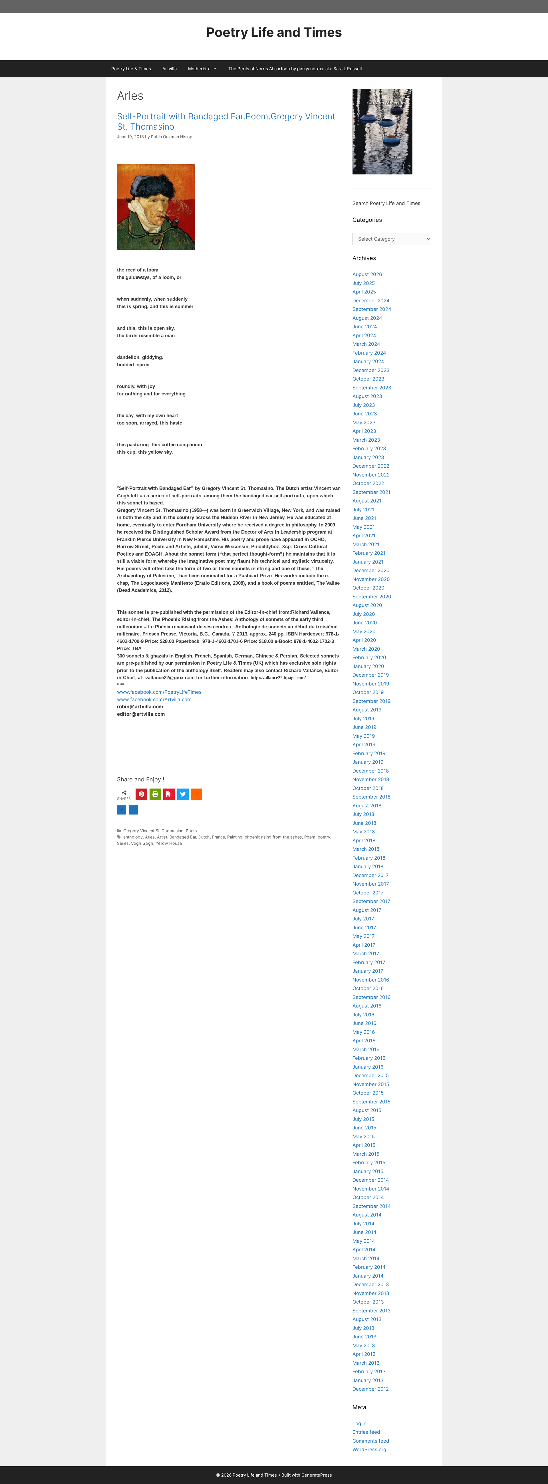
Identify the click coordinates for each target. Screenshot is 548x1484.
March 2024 (366, 344)
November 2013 (370, 1293)
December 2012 (370, 1389)
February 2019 (369, 753)
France (218, 837)
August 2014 (367, 1215)
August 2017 (366, 910)
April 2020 (364, 640)
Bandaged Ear (183, 837)
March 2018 (365, 849)
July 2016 (363, 1015)
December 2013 (370, 1284)
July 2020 (363, 614)
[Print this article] (155, 794)
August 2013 (367, 1319)
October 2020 (368, 588)
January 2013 (368, 1380)
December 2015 (370, 1075)
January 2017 (367, 971)
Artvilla (169, 68)
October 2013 (368, 1302)
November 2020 (371, 579)
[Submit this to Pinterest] (141, 794)
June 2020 (364, 623)
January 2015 (367, 1171)
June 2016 (364, 1023)
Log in (359, 1423)
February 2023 (369, 448)
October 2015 (368, 1093)
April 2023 (364, 431)
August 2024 (367, 318)
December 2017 (370, 875)
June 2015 (364, 1128)
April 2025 (364, 292)
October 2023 (368, 379)
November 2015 (370, 1084)
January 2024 (368, 361)
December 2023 (371, 370)
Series (123, 843)
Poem (309, 837)
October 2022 (368, 483)
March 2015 (365, 1154)
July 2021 (363, 509)
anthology (133, 837)
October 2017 (368, 893)
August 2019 (367, 710)
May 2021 (363, 527)
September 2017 (371, 901)
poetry (324, 837)
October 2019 (368, 692)
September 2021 (371, 492)
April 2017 (363, 945)
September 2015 (371, 1102)
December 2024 (371, 300)
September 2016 (371, 997)
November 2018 (370, 779)
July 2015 (363, 1119)
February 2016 (369, 1058)
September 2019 (371, 701)
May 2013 (363, 1345)
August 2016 (367, 1006)
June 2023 (364, 414)
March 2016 (366, 1049)
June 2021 (364, 518)
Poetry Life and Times (274, 32)
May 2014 (363, 1241)
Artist (162, 837)
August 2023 (367, 396)
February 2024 (369, 353)
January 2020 (368, 666)
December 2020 (371, 570)
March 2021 (365, 544)
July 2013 (363, 1328)
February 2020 (369, 657)
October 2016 (368, 988)
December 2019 (370, 675)
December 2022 (370, 466)
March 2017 (365, 953)
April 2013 (364, 1354)
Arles (150, 837)
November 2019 (370, 684)
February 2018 (368, 858)
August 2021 (366, 501)
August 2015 (366, 1110)
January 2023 (368, 457)
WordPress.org (369, 1449)
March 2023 (366, 440)
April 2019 (364, 744)
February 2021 (368, 553)
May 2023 (364, 422)
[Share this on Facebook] (121, 810)
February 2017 (368, 962)
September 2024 (371, 309)
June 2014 (364, 1232)
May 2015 (363, 1136)
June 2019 (364, 727)
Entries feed (366, 1432)
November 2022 (371, 475)
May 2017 (363, 936)
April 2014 (364, 1249)
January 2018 (367, 866)
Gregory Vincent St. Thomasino (153, 830)
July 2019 (363, 718)
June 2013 (364, 1337)
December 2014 (370, 1180)
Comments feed (370, 1441)
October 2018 (368, 788)
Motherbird (199, 68)
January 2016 (368, 1067)
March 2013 (366, 1363)
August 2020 (367, 605)
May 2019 (363, 736)
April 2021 (363, 535)
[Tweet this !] (183, 794)
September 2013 (371, 1311)
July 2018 (363, 814)
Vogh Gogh (142, 843)
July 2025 (363, 283)
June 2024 (364, 326)
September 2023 (371, 388)
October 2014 (368, 1197)
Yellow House (169, 843)
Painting (234, 837)
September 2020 (371, 597)
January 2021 (367, 562)
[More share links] (196, 794)
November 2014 (370, 1189)
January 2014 (368, 1276)
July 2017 (363, 919)
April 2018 (363, 840)
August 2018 (366, 806)
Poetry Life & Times (131, 68)
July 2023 (363, 405)
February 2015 (368, 1162)
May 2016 (363, 1032)
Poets (191, 830)
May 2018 (363, 832)
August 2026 (367, 274)
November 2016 (370, 980)
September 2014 (371, 1206)
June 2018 (364, 823)
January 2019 (368, 762)
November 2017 (370, 884)
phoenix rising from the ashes (273, 837)
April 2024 (364, 335)
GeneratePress (316, 1475)
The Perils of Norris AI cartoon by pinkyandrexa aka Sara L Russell (295, 68)
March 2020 (366, 649)
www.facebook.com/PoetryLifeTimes (159, 692)
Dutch (204, 837)
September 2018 (371, 797)
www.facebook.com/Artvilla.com (154, 699)
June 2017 (364, 927)
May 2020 (364, 631)
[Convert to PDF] (169, 794)
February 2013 (369, 1371)
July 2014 (363, 1223)
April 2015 (363, 1145)
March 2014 (366, 1258)
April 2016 (364, 1040)
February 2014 (369, 1267)
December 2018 (370, 771)
